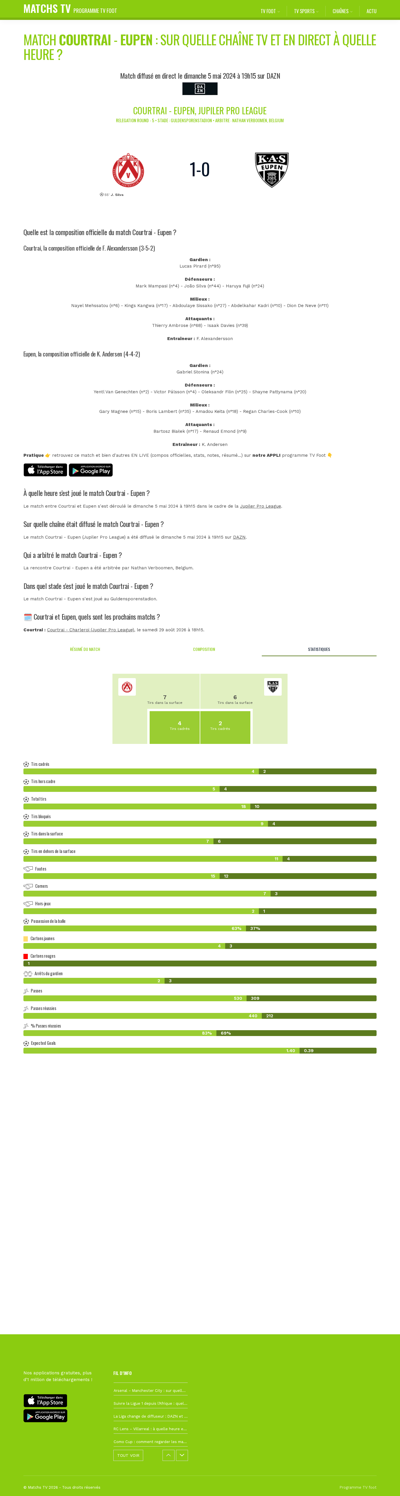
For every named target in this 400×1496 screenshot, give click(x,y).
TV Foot (268, 11)
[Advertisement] (200, 1164)
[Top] (384, 1483)
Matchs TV (70, 8)
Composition (204, 649)
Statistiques (319, 649)
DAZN (239, 537)
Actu (372, 11)
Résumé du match (85, 649)
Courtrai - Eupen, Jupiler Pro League (199, 110)
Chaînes (340, 11)
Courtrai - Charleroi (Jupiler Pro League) (90, 629)
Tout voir (128, 1455)
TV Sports (304, 11)
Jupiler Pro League (260, 506)
